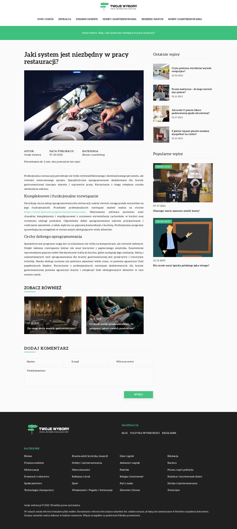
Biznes (28, 456)
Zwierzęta (174, 490)
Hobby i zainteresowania (120, 19)
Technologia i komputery (39, 490)
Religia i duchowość (131, 476)
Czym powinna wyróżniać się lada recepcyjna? (191, 70)
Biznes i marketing (93, 154)
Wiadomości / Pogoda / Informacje (92, 490)
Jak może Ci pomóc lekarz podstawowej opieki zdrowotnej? (190, 112)
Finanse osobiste (87, 19)
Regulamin (169, 433)
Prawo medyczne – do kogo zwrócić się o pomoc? (192, 91)
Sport (75, 483)
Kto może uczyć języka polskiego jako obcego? (181, 265)
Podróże (124, 470)
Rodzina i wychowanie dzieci (185, 476)
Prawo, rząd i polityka (180, 470)
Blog (125, 433)
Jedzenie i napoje (152, 19)
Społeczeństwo (33, 483)
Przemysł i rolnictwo (36, 476)
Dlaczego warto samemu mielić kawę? (176, 211)
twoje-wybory (32, 154)
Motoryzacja (31, 470)
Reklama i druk (81, 476)
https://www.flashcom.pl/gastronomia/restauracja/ (55, 212)
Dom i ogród (45, 19)
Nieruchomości (81, 470)
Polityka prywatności (145, 433)
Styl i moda (126, 483)
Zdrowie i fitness (130, 490)
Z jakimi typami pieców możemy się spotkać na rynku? (190, 133)
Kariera (172, 463)
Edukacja (65, 19)
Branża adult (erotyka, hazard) (90, 456)
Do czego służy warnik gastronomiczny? (51, 328)
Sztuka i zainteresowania (182, 483)
